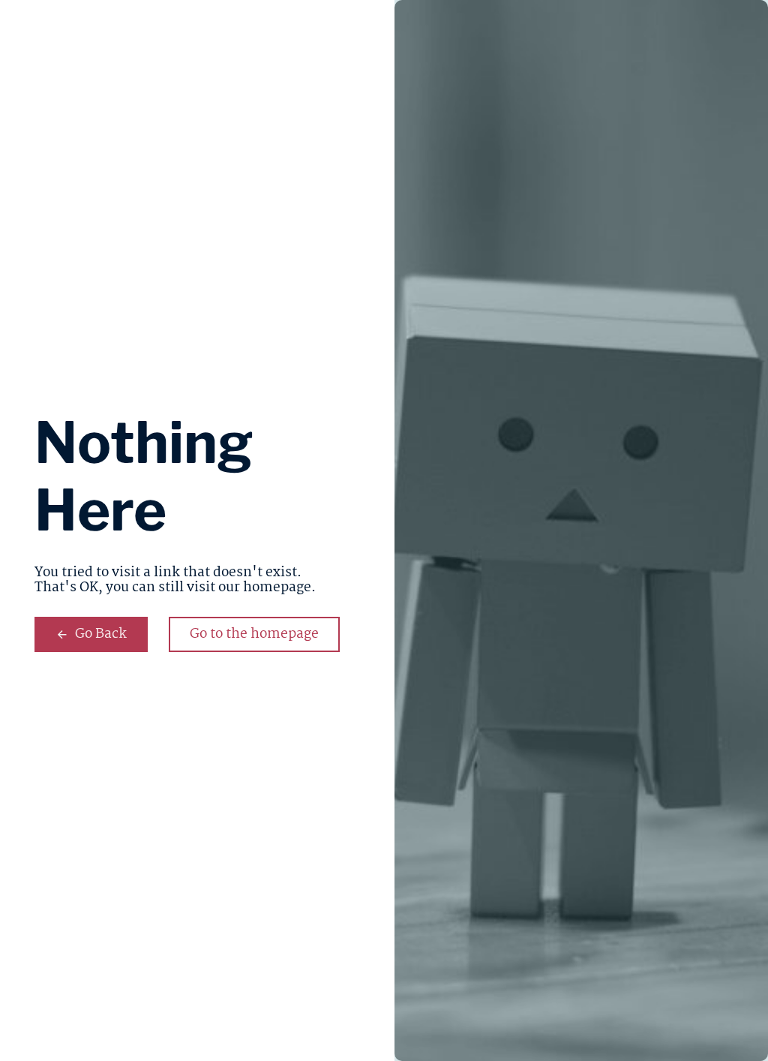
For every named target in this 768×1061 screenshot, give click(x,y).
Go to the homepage (254, 634)
